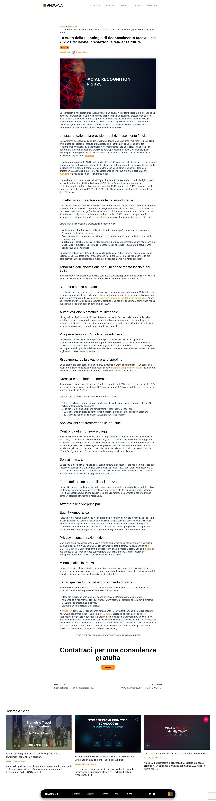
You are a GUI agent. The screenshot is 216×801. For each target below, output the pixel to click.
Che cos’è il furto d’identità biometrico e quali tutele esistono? (174, 753)
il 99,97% (89, 155)
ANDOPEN (67, 611)
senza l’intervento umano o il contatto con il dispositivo (119, 298)
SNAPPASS (106, 614)
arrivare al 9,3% (100, 217)
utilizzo (148, 549)
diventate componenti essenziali (127, 367)
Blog (137, 5)
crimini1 (113, 490)
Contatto (125, 5)
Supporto (110, 5)
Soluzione (95, 5)
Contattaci (108, 667)
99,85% (63, 192)
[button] (138, 5)
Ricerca (64, 47)
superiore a (65, 174)
